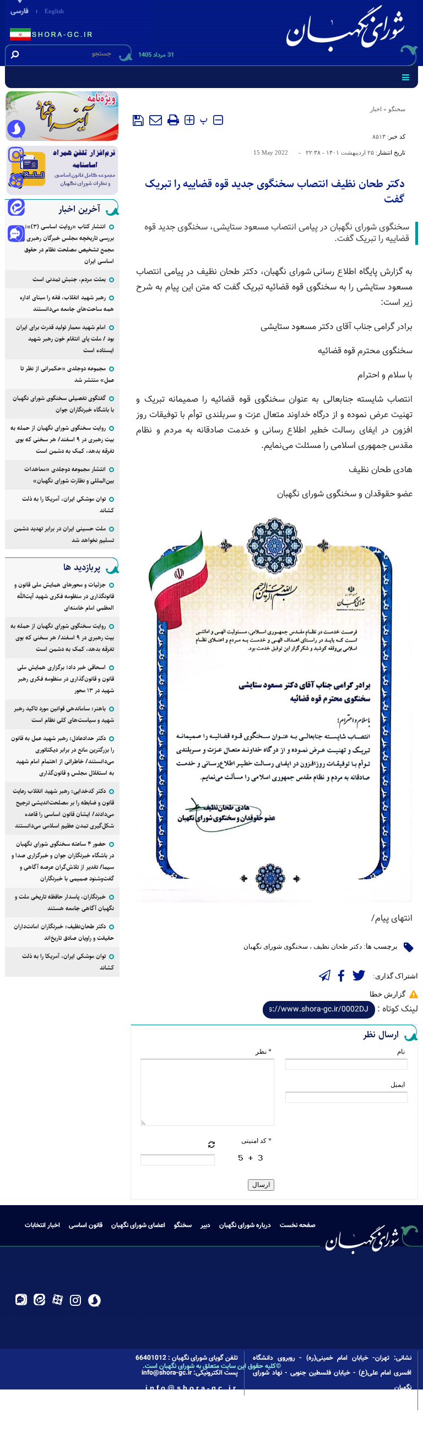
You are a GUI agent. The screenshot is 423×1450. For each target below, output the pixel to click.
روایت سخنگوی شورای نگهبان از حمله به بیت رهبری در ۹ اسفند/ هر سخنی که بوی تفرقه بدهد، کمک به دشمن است (62, 439)
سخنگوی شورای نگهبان (275, 946)
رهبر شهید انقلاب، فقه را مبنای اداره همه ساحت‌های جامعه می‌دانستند (67, 303)
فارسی (19, 11)
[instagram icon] (16, 156)
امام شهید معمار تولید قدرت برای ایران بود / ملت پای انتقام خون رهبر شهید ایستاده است (65, 338)
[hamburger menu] (405, 77)
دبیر (205, 1225)
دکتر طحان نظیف (337, 946)
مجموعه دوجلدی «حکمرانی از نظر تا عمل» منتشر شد (67, 374)
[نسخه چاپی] (173, 120)
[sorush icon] (16, 129)
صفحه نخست (298, 1225)
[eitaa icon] (16, 208)
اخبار (376, 109)
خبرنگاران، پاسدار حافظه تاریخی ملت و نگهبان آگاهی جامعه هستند (64, 902)
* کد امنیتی (256, 1141)
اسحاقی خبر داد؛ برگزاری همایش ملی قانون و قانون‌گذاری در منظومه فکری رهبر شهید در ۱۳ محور (65, 679)
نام (401, 1051)
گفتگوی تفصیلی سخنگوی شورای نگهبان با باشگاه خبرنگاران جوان (63, 403)
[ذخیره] (138, 120)
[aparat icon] (16, 182)
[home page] (347, 31)
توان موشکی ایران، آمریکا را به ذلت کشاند (68, 504)
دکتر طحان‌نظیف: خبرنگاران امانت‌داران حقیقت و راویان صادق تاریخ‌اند (64, 932)
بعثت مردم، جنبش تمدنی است (69, 279)
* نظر (264, 1051)
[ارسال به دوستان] (155, 120)
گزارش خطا (387, 994)
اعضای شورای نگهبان (138, 1225)
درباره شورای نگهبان (245, 1225)
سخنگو (396, 109)
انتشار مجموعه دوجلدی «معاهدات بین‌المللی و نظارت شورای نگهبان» (69, 474)
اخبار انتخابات (42, 1225)
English (54, 11)
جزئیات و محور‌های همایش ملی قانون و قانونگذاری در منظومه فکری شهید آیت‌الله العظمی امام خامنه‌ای (64, 596)
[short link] (319, 1010)
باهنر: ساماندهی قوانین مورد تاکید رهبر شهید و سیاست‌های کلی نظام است (64, 714)
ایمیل (398, 1084)
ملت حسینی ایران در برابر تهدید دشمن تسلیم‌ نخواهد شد (64, 534)
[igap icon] (16, 235)
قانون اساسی (85, 1225)
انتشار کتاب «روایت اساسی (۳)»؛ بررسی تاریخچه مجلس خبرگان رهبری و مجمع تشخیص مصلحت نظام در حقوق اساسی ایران (68, 244)
